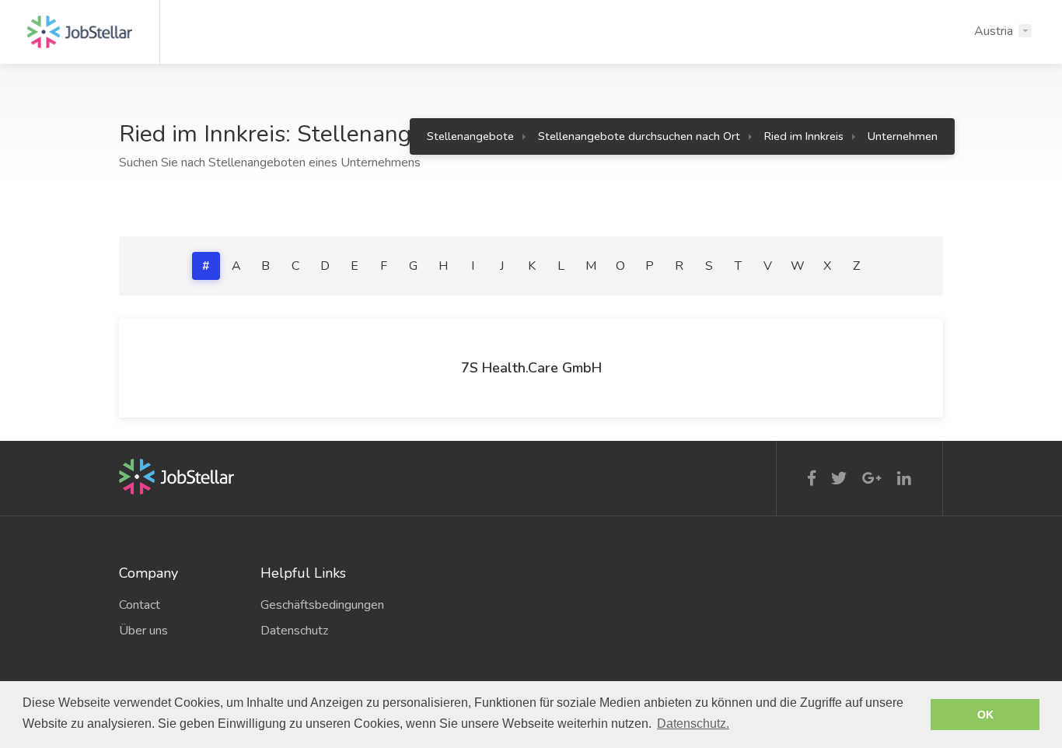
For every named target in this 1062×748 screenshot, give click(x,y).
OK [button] (985, 714)
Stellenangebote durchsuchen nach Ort (639, 136)
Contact (139, 604)
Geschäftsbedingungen (319, 604)
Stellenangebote (470, 136)
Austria (993, 31)
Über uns (143, 630)
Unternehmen (903, 136)
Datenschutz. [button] (693, 723)
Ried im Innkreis (804, 136)
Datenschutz (294, 630)
